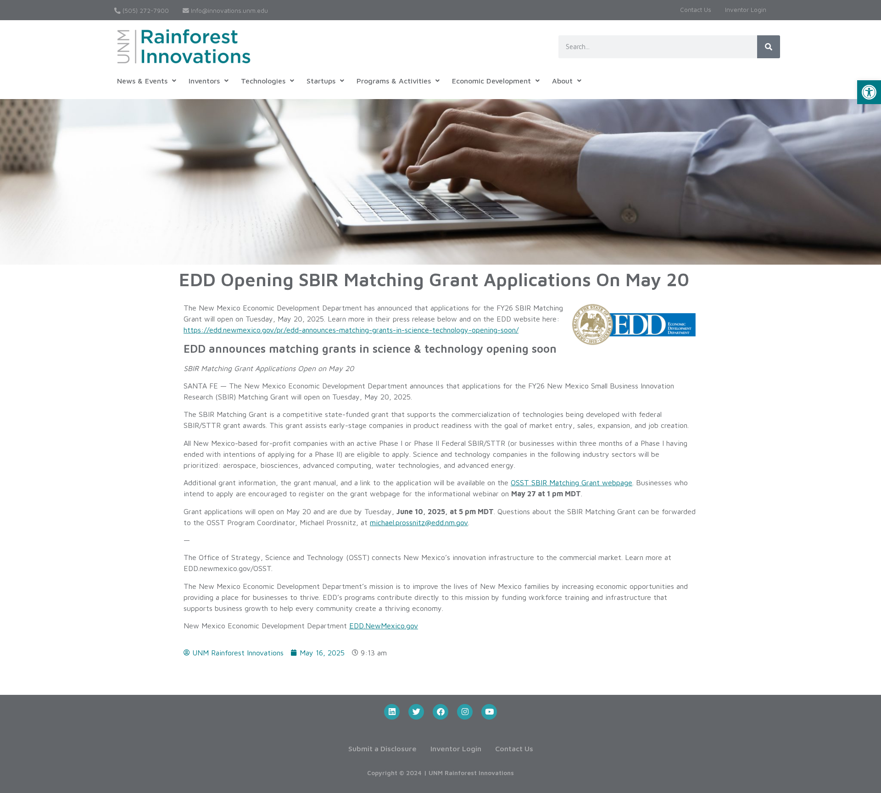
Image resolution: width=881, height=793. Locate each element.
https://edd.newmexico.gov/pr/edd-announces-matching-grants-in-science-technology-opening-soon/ (351, 330)
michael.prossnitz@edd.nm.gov (419, 522)
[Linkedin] (392, 712)
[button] (869, 92)
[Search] (768, 46)
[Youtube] (489, 712)
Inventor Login (745, 9)
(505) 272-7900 (145, 10)
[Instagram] (465, 712)
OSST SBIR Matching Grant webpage (571, 482)
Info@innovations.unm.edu (228, 10)
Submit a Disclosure (382, 748)
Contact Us (695, 9)
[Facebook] (440, 712)
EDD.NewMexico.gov (383, 625)
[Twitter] (416, 712)
